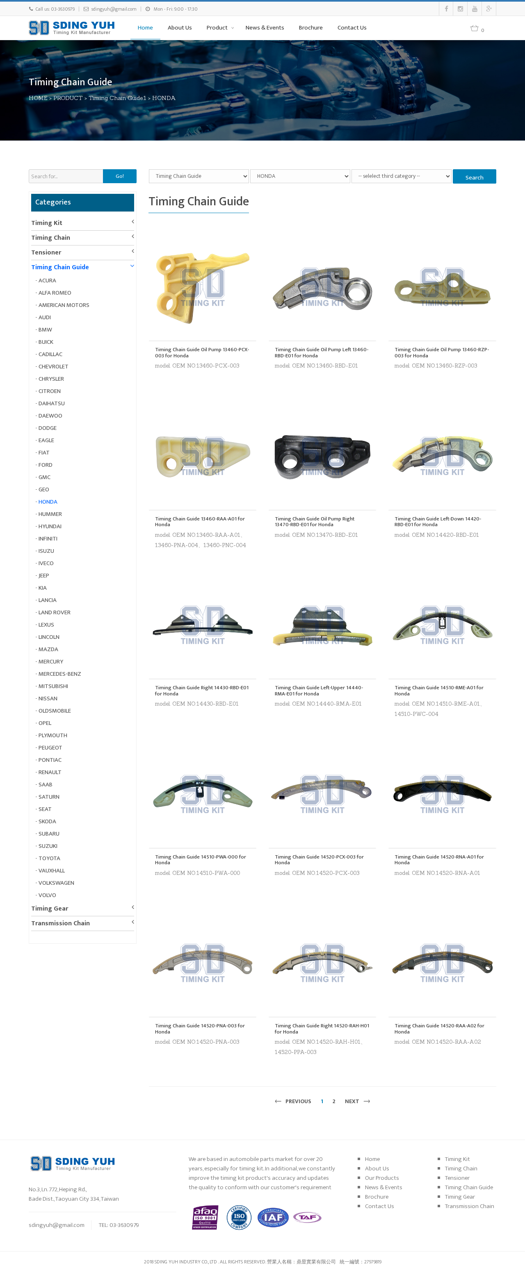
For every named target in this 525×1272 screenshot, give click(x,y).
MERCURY (51, 661)
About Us (180, 28)
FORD (45, 465)
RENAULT (50, 772)
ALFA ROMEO (55, 293)
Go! (120, 176)
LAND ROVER (55, 612)
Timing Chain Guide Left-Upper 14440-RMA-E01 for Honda (319, 691)
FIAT (44, 452)
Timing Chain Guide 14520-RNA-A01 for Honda (439, 860)
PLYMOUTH (53, 735)
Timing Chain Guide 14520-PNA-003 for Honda (200, 1029)
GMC (44, 477)
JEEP (44, 575)
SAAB (45, 784)
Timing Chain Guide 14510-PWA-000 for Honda (200, 860)
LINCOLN (49, 637)
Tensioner (46, 252)
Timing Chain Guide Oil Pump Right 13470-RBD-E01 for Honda (314, 522)
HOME (38, 98)
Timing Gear (49, 908)
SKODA (47, 821)
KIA (43, 588)
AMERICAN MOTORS (64, 305)
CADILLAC (50, 354)
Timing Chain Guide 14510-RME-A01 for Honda (439, 691)
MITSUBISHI (53, 686)
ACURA (47, 280)
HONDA (164, 98)
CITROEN (50, 391)
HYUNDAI (50, 526)
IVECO (46, 563)
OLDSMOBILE (55, 711)
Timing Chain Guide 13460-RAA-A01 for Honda (200, 522)
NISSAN (48, 698)
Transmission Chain (60, 923)
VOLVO (47, 895)
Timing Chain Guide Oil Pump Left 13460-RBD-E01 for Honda (321, 353)
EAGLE (46, 440)
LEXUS (46, 625)
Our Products (382, 1178)
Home (145, 28)
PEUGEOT (50, 748)
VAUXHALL (52, 870)
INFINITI (48, 539)
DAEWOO (50, 416)
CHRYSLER (51, 379)
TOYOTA (49, 858)
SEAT (45, 809)
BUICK (46, 342)
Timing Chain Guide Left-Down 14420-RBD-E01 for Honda (438, 522)
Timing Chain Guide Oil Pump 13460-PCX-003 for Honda (202, 353)
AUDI (45, 317)
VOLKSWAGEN (56, 883)
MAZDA (48, 649)
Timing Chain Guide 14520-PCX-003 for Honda (319, 860)
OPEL (45, 723)
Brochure (311, 28)
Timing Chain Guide (60, 267)
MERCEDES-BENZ (60, 674)
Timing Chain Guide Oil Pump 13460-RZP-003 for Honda (442, 353)
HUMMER (50, 514)
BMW (45, 330)
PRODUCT (68, 98)
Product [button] (218, 28)
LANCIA (48, 600)
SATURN (49, 797)
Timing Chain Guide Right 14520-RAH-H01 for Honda (322, 1029)
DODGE (48, 428)
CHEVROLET (53, 366)
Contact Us (352, 28)
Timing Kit (46, 223)
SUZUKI (48, 846)
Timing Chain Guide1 (117, 98)
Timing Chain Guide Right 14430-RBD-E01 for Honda (202, 691)
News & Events (265, 28)
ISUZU (46, 551)
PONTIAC (50, 760)
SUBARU (49, 834)
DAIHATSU (52, 403)
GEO (44, 489)
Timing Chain (50, 237)
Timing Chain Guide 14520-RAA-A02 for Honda (439, 1029)
